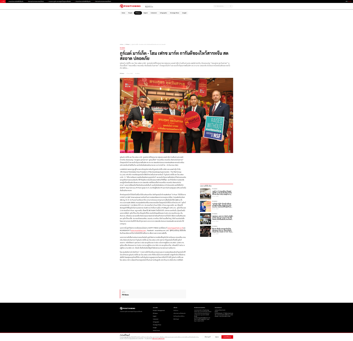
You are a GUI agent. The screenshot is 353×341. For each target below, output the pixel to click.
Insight (184, 13)
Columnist (154, 13)
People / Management (159, 311)
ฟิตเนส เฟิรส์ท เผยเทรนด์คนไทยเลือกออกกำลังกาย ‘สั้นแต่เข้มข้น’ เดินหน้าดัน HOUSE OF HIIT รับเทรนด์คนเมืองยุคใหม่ (222, 230)
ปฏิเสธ (217, 337)
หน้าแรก (121, 44)
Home (123, 13)
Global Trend (156, 331)
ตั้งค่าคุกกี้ (208, 337)
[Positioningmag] (130, 6)
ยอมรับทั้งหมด (227, 337)
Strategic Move (174, 13)
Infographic (163, 13)
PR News (137, 13)
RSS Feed (176, 319)
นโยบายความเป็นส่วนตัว (179, 313)
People (130, 13)
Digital (146, 13)
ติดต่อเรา (175, 311)
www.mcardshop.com (138, 230)
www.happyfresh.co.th (175, 228)
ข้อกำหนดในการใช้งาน (178, 316)
